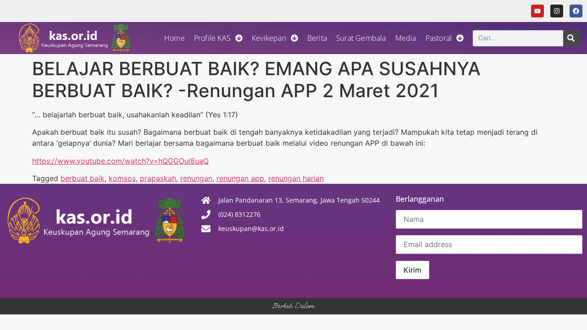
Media (405, 38)
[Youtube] (537, 11)
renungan (196, 178)
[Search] (571, 38)
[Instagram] (556, 11)
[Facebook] (576, 11)
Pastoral (439, 38)
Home (174, 38)
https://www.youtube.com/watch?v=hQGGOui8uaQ (120, 160)
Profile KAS (212, 38)
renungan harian (296, 178)
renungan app (240, 178)
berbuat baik (83, 178)
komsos (122, 178)
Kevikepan (269, 38)
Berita (317, 38)
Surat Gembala (361, 38)
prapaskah (158, 178)
